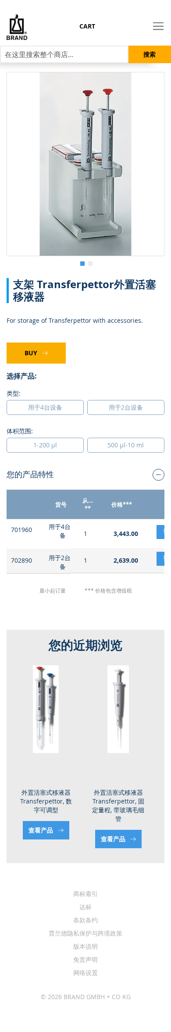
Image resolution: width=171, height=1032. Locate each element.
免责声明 (85, 959)
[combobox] (64, 54)
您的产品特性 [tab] (30, 474)
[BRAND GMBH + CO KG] (13, 27)
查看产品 (45, 839)
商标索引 (85, 893)
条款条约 (85, 920)
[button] (82, 262)
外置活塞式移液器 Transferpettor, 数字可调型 (121, 801)
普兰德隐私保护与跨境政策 (85, 933)
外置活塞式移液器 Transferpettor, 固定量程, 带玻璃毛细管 (49, 805)
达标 (85, 907)
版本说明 (85, 946)
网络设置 (85, 972)
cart (87, 26)
